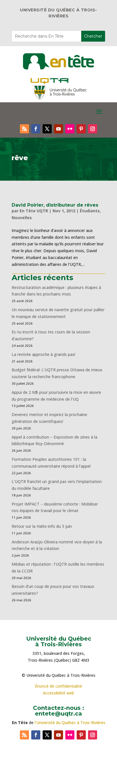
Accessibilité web (58, 693)
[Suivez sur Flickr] (69, 128)
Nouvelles (22, 217)
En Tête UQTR (34, 210)
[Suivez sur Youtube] (58, 128)
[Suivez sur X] (47, 128)
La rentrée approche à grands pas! (43, 354)
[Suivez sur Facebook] (35, 128)
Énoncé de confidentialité (58, 686)
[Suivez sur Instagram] (92, 128)
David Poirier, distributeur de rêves (55, 205)
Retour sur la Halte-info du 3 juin (42, 526)
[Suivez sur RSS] (24, 128)
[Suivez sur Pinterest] (81, 128)
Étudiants (90, 210)
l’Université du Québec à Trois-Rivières (70, 722)
